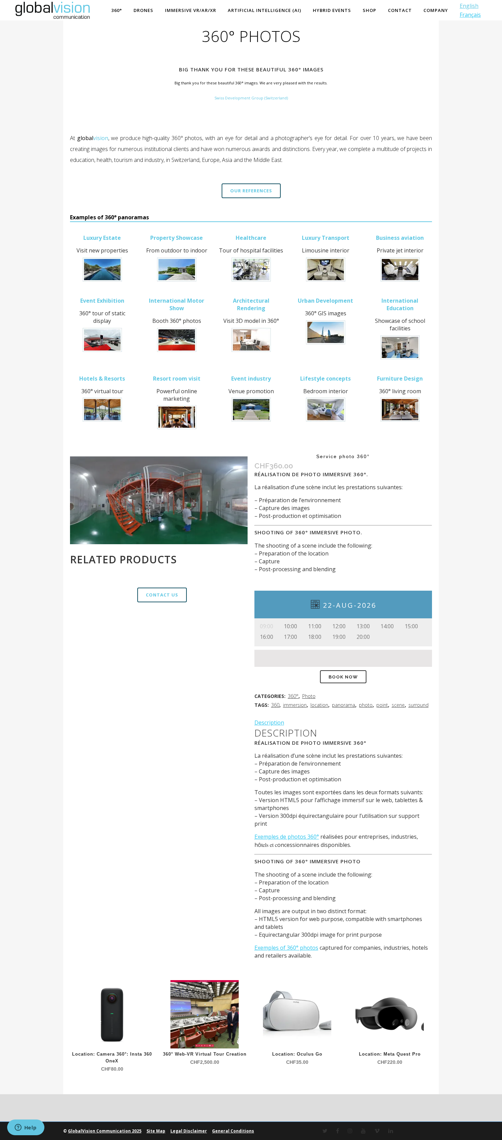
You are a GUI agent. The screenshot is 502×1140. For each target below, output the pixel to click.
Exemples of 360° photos (286, 947)
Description (269, 722)
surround (418, 705)
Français (470, 14)
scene (398, 705)
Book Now (343, 676)
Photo (309, 696)
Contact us (162, 595)
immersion (295, 705)
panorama (343, 705)
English (469, 6)
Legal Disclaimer (188, 1131)
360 (275, 705)
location (319, 705)
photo (366, 705)
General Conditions (233, 1131)
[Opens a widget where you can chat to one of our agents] (25, 1128)
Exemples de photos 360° (286, 836)
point (382, 705)
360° (293, 696)
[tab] (343, 722)
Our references (251, 191)
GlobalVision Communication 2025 (104, 1131)
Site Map (156, 1131)
